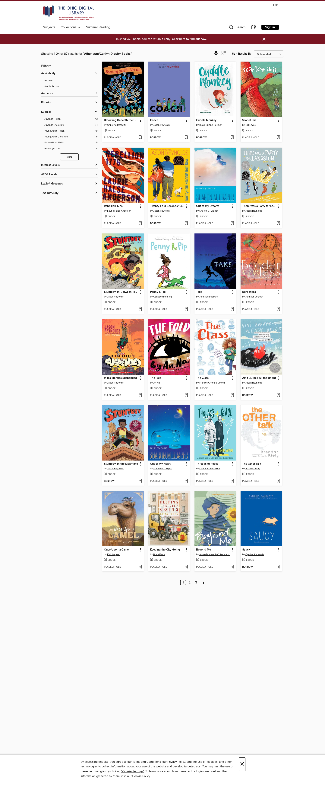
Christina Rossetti (116, 125)
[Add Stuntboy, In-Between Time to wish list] (140, 309)
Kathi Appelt (113, 554)
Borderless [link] (249, 292)
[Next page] (203, 582)
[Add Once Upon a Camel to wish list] (140, 567)
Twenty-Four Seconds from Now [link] (167, 206)
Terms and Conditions (146, 762)
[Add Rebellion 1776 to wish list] (140, 223)
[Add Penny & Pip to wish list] (186, 309)
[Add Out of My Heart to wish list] (186, 481)
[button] (236, 28)
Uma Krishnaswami (209, 468)
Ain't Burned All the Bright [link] (259, 378)
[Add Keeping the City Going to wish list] (186, 567)
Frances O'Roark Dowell (212, 382)
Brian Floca (159, 554)
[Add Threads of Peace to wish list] (232, 481)
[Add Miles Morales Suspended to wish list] (140, 395)
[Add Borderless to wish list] (278, 309)
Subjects (49, 27)
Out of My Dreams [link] (207, 206)
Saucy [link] (246, 549)
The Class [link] (202, 378)
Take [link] (199, 292)
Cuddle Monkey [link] (206, 120)
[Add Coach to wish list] (186, 137)
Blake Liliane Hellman (210, 125)
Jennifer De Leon (254, 296)
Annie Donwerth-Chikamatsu (214, 554)
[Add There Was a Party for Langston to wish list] (278, 223)
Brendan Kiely (252, 468)
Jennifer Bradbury (208, 296)
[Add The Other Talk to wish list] (278, 481)
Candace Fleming (162, 296)
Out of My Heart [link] (160, 464)
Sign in (270, 27)
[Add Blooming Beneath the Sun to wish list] (140, 137)
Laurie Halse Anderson (119, 210)
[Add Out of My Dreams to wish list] (232, 223)
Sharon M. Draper (208, 210)
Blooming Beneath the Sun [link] (121, 120)
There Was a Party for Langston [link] (259, 206)
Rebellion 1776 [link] (113, 206)
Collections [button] (69, 27)
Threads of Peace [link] (207, 464)
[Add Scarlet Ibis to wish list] (278, 137)
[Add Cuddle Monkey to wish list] (232, 137)
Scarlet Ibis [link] (249, 120)
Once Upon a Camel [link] (116, 549)
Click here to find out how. (189, 39)
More (69, 157)
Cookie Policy (141, 776)
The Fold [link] (155, 378)
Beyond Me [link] (203, 549)
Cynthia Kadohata (254, 554)
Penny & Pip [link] (158, 292)
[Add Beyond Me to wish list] (232, 567)
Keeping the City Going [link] (165, 549)
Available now (51, 86)
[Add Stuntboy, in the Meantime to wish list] (140, 481)
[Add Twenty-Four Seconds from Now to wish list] (186, 223)
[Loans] (254, 28)
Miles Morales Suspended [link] (120, 378)
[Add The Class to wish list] (232, 395)
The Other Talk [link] (251, 464)
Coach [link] (154, 120)
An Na (156, 382)
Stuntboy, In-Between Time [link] (121, 292)
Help (275, 5)
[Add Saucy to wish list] (278, 567)
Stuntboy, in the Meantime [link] (121, 464)
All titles (48, 80)
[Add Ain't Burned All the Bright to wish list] (278, 395)
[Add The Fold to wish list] (186, 395)
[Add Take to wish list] (232, 309)
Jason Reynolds (161, 125)
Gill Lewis (250, 125)
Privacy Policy (176, 762)
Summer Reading (98, 27)
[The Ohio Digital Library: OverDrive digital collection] (68, 13)
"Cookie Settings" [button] (132, 771)
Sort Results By (241, 54)
